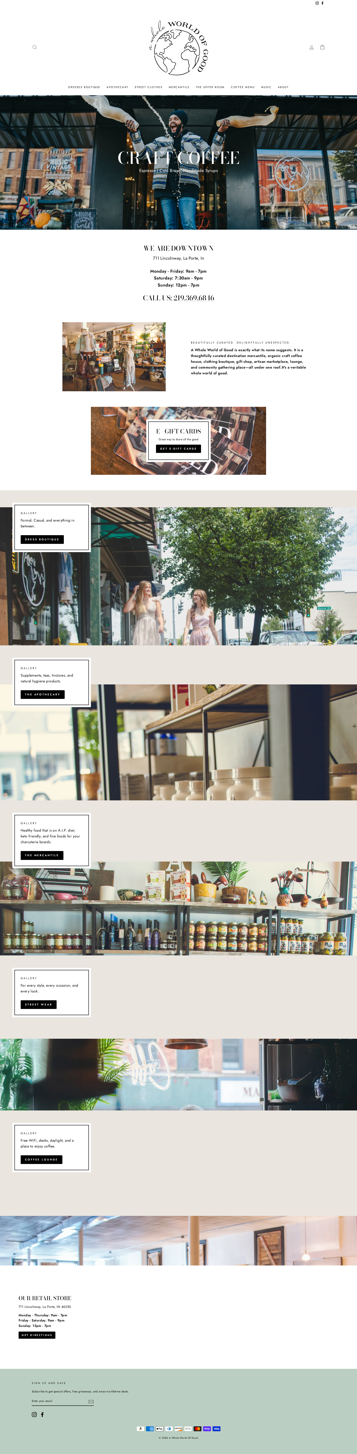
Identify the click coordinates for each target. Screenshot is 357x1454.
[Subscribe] (91, 1401)
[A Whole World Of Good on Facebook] (42, 1414)
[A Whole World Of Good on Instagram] (34, 1414)
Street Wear (38, 1004)
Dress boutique (42, 539)
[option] (178, 162)
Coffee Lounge (41, 1160)
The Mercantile (42, 855)
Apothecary (118, 87)
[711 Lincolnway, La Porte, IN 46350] (178, 1317)
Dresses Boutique (84, 87)
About (283, 87)
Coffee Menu (243, 87)
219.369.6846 (194, 298)
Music (266, 87)
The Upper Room (210, 87)
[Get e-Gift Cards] (178, 441)
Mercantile (179, 87)
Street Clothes (148, 87)
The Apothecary (42, 694)
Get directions (37, 1335)
